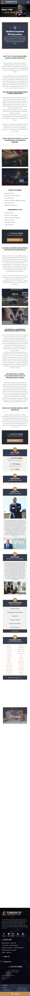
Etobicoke (9, 651)
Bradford (21, 645)
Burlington (21, 647)
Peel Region (9, 668)
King (21, 655)
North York (21, 664)
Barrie (9, 645)
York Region (21, 674)
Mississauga (21, 662)
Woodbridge (9, 674)
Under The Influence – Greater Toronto (12, 947)
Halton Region (21, 653)
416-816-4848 (13, 12)
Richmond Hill (9, 670)
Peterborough (21, 668)
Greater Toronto (21, 651)
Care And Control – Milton (9, 950)
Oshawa (21, 666)
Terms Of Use (7, 990)
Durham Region (21, 649)
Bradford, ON (7, 126)
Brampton (9, 647)
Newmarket (9, 664)
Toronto (9, 672)
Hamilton (9, 655)
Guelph (9, 653)
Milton (9, 662)
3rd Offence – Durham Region (10, 945)
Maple (9, 659)
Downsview (9, 649)
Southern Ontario (9, 666)
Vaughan (21, 672)
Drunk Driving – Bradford (9, 943)
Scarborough (21, 670)
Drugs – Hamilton (6, 952)
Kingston (9, 657)
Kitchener (21, 657)
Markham (21, 659)
